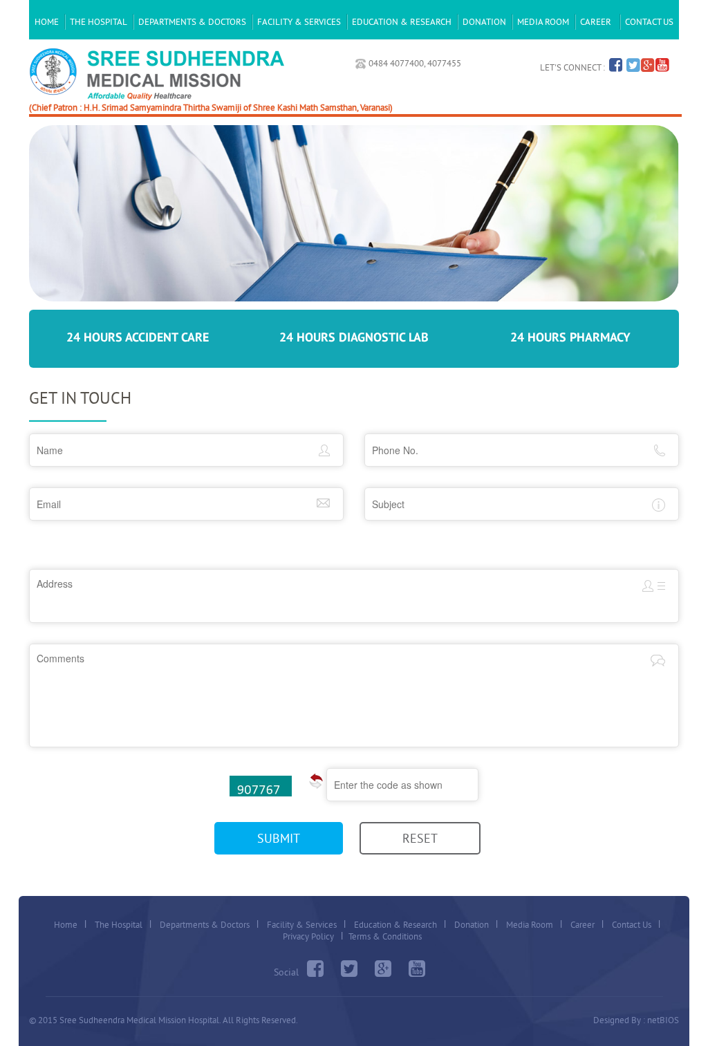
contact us (649, 21)
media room (543, 21)
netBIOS (663, 1019)
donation (484, 21)
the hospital (98, 21)
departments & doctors (192, 21)
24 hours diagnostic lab (354, 337)
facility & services (299, 21)
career (595, 21)
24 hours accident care (137, 337)
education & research (401, 21)
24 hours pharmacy (570, 337)
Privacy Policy (308, 936)
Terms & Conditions (385, 936)
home (47, 21)
